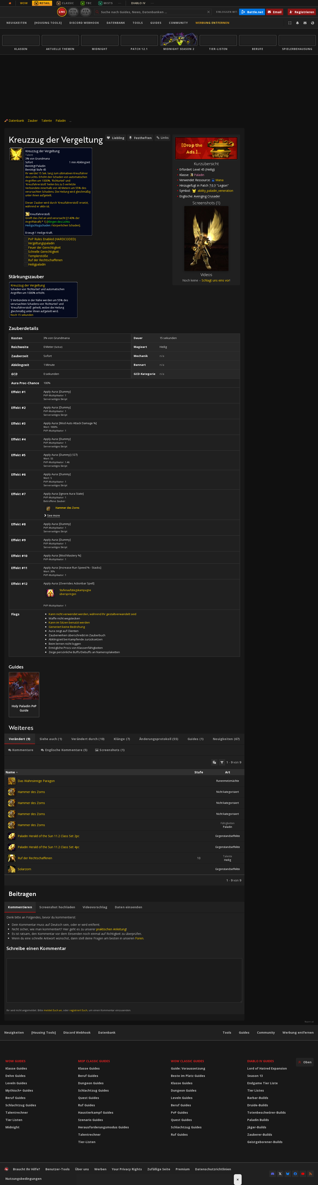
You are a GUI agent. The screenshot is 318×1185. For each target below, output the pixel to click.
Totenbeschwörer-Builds (266, 1112)
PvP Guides (179, 1112)
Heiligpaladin (37, 264)
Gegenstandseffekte (227, 836)
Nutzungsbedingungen (23, 1179)
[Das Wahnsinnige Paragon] (12, 781)
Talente (46, 120)
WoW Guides (15, 1061)
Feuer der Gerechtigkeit (44, 247)
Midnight (12, 1127)
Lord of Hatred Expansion (267, 1068)
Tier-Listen (86, 1142)
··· (119, 3)
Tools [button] (138, 23)
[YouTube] (303, 1174)
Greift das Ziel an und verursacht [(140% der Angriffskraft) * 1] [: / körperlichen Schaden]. (53, 225)
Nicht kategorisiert (227, 792)
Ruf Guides (86, 1105)
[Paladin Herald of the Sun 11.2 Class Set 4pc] (12, 847)
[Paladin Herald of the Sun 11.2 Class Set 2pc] (12, 836)
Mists (108, 3)
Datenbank (116, 23)
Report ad (309, 1022)
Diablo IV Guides (260, 1061)
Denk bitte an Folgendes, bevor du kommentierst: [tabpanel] (75, 963)
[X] (280, 1174)
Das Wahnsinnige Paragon (36, 781)
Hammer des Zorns (31, 792)
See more (53, 515)
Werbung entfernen (213, 23)
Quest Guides (88, 1098)
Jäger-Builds (256, 1127)
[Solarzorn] (12, 869)
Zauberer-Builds (259, 1134)
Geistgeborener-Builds (265, 1142)
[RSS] (310, 1174)
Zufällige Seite (158, 1169)
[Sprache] (312, 23)
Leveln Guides (16, 1083)
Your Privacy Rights (127, 1169)
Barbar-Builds (257, 1098)
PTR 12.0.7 (86, 12)
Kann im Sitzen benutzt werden (69, 622)
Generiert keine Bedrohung (67, 627)
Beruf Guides (15, 1098)
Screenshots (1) (206, 202)
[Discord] (272, 1174)
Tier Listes (255, 1090)
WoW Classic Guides (187, 1061)
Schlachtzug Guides (20, 1105)
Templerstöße (38, 256)
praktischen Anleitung (111, 929)
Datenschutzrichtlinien (213, 1169)
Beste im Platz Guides (188, 1076)
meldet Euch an (53, 1010)
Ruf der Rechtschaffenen (45, 260)
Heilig (227, 860)
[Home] (29, 11)
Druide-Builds (257, 1105)
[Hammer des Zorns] (12, 792)
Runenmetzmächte (227, 781)
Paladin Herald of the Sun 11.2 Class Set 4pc (48, 847)
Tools (227, 1032)
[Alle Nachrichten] (9, 3)
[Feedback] (305, 23)
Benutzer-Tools (57, 1169)
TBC (89, 3)
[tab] (19, 739)
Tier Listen (13, 1120)
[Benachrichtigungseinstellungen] (297, 23)
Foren (139, 938)
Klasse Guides (16, 1068)
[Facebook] (295, 1174)
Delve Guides (15, 1076)
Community (178, 23)
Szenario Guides (90, 1120)
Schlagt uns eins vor (216, 280)
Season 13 (255, 1076)
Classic (68, 3)
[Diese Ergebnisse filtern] (222, 762)
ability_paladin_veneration (215, 191)
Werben (100, 1169)
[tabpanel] (124, 821)
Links (165, 138)
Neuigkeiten (16, 23)
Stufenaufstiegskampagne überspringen (75, 592)
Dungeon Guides (91, 1083)
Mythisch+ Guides (19, 1090)
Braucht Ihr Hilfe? (26, 1169)
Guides (155, 23)
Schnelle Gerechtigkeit (43, 251)
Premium (183, 1169)
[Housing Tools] (43, 1032)
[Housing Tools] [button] (48, 23)
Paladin (61, 120)
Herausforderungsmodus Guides (103, 1127)
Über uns (82, 1169)
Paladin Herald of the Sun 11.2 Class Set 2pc (48, 836)
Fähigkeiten (227, 823)
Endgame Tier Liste (262, 1083)
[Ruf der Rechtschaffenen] (12, 858)
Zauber (33, 120)
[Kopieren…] (214, 762)
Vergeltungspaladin (41, 243)
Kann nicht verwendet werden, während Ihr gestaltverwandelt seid (92, 614)
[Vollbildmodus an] (290, 23)
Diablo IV (143, 3)
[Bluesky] (287, 1174)
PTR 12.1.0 (73, 12)
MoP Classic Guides (94, 1061)
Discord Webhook (84, 23)
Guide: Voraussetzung (188, 1068)
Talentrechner (16, 1112)
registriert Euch (78, 1010)
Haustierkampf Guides (95, 1112)
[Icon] (16, 154)
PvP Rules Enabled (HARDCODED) (52, 239)
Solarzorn (24, 869)
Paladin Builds (258, 1120)
